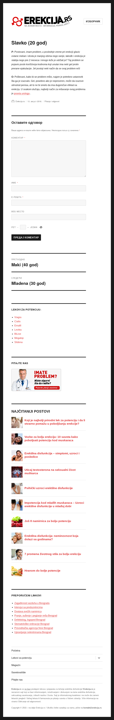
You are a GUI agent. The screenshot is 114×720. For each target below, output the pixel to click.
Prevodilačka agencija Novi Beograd (33, 628)
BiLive (17, 334)
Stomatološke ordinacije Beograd (31, 624)
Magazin (15, 665)
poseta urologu (22, 93)
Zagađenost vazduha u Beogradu (32, 603)
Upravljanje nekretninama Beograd (32, 632)
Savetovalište (18, 672)
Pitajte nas (17, 679)
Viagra (17, 317)
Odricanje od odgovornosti (29, 701)
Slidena (18, 342)
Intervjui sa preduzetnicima (28, 607)
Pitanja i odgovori (52, 101)
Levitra (18, 329)
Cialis (17, 321)
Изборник (93, 21)
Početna (15, 650)
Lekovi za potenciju (21, 657)
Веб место (17, 211)
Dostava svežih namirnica (28, 611)
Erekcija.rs (20, 101)
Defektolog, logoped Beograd (29, 619)
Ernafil (17, 325)
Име (14, 182)
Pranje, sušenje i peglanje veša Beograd (35, 615)
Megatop (19, 338)
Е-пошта (17, 197)
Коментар (18, 137)
